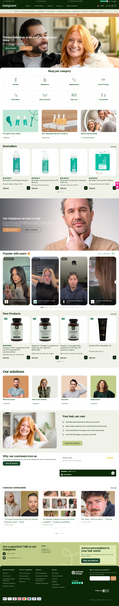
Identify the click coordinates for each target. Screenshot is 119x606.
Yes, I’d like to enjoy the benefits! (56, 263)
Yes (47, 258)
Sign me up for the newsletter (54, 256)
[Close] (74, 206)
